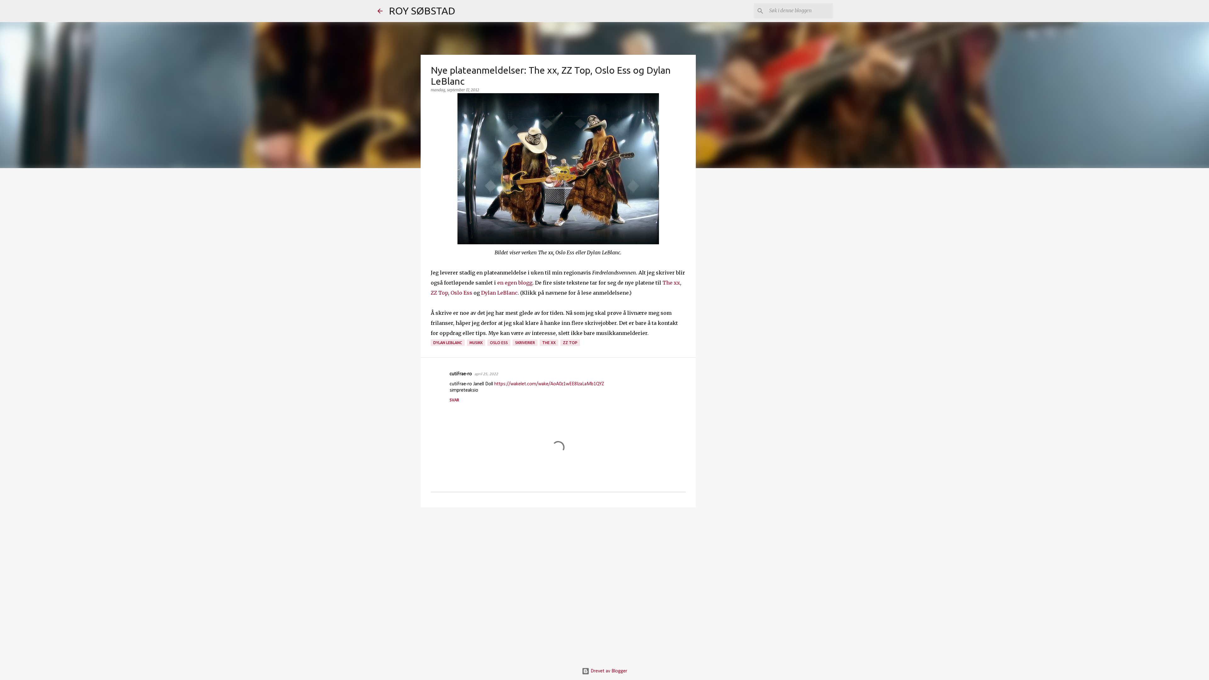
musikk (476, 343)
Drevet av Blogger (608, 671)
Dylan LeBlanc (499, 293)
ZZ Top (439, 293)
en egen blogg (514, 283)
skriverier (525, 343)
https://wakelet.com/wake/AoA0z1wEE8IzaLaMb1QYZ (549, 384)
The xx (671, 283)
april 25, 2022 (486, 374)
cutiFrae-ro (461, 374)
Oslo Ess (461, 293)
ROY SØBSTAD (422, 10)
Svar (454, 400)
